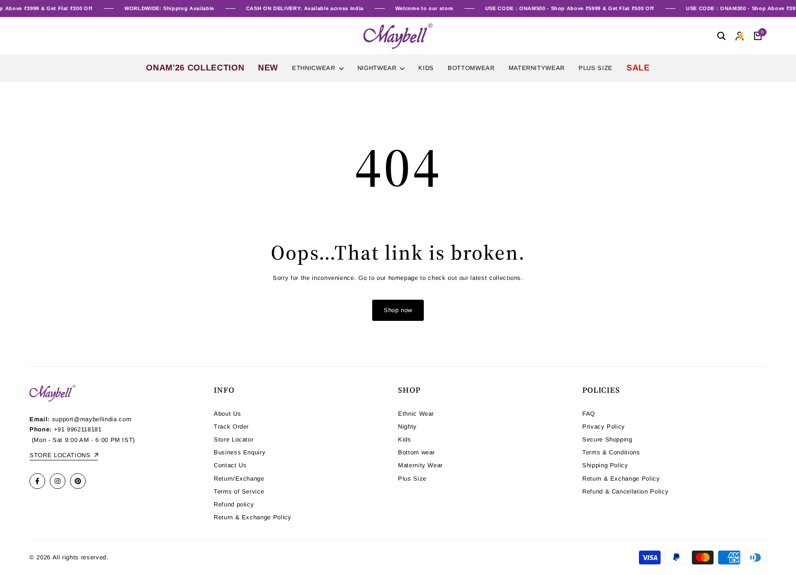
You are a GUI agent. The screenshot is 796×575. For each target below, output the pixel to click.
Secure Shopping (607, 439)
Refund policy (234, 504)
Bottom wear (416, 452)
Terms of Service (239, 491)
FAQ (588, 413)
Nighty (407, 426)
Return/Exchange (239, 478)
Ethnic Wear (416, 413)
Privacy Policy (603, 426)
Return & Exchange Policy (253, 517)
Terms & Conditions (611, 452)
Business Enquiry (239, 452)
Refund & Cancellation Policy (625, 491)
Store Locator (233, 439)
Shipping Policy (605, 465)
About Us (227, 413)
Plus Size (412, 478)
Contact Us (230, 465)
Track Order (231, 426)
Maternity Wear (420, 465)
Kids (404, 439)
